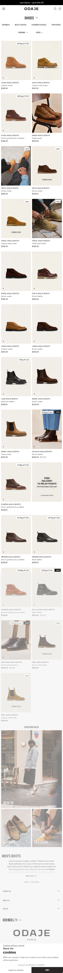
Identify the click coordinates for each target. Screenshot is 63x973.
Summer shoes (39, 24)
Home (26, 882)
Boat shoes (20, 24)
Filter (38, 32)
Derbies (6, 24)
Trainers (56, 24)
